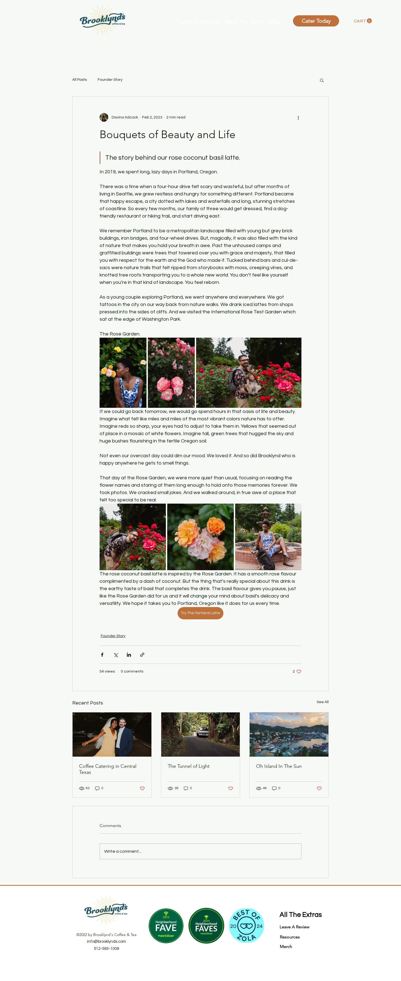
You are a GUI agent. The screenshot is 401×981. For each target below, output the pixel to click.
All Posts (79, 80)
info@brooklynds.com (106, 942)
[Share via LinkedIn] (128, 654)
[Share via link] (142, 654)
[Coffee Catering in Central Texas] (112, 734)
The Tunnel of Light (189, 766)
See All (323, 702)
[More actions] (298, 117)
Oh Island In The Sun (279, 766)
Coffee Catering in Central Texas (107, 769)
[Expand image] (123, 373)
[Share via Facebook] (102, 654)
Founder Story (110, 80)
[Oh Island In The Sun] (289, 734)
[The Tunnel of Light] (200, 734)
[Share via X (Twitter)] (115, 654)
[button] (198, 21)
